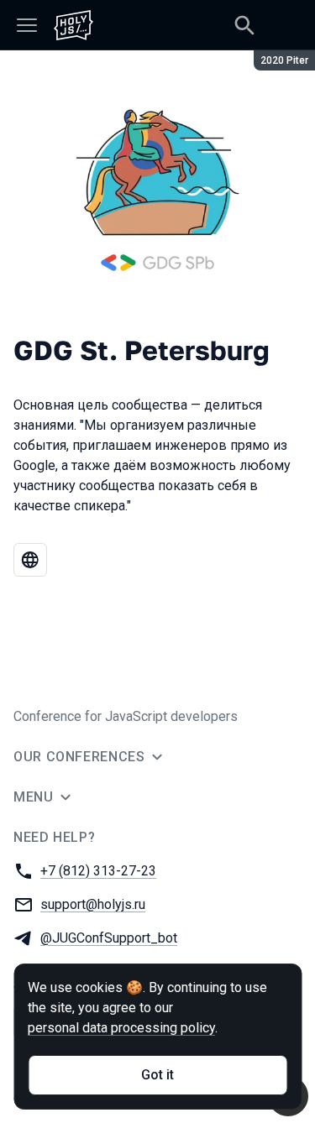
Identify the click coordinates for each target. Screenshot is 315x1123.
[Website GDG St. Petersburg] (30, 560)
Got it (157, 1075)
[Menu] (27, 25)
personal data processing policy (121, 1028)
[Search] (244, 25)
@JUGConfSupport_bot (108, 938)
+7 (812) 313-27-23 (98, 871)
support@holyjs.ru (92, 904)
